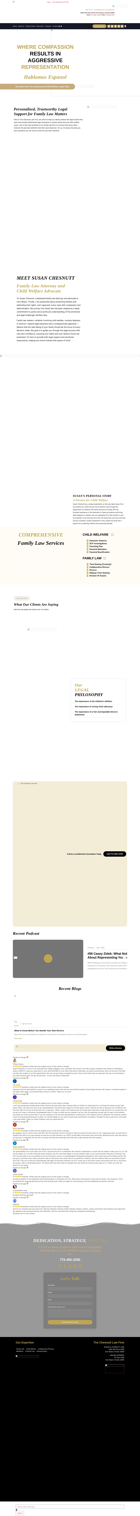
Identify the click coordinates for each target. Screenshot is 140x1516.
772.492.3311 (110, 15)
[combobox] (70, 1507)
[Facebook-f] (108, 26)
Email (50, 1300)
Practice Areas (30, 26)
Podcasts (48, 26)
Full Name (51, 1285)
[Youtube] (118, 26)
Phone (50, 1292)
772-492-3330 (95, 15)
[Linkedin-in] (115, 26)
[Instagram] (112, 26)
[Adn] (122, 26)
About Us (21, 26)
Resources (40, 26)
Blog (15, 1022)
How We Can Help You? (56, 1307)
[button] (98, 701)
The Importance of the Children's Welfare (93, 701)
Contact (55, 26)
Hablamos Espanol (45, 77)
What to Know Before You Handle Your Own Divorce (39, 1030)
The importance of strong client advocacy (94, 707)
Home (15, 26)
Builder (16, 1026)
